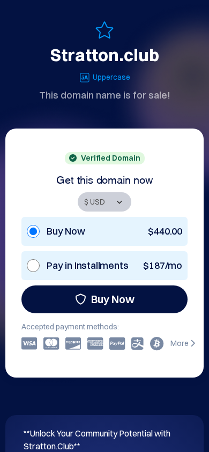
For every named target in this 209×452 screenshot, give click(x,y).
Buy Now (113, 299)
